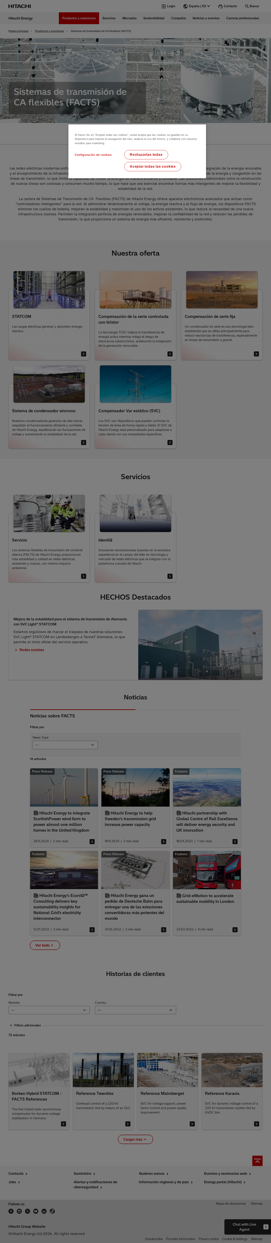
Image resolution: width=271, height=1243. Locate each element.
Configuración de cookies (93, 154)
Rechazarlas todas (146, 154)
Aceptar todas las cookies (153, 166)
